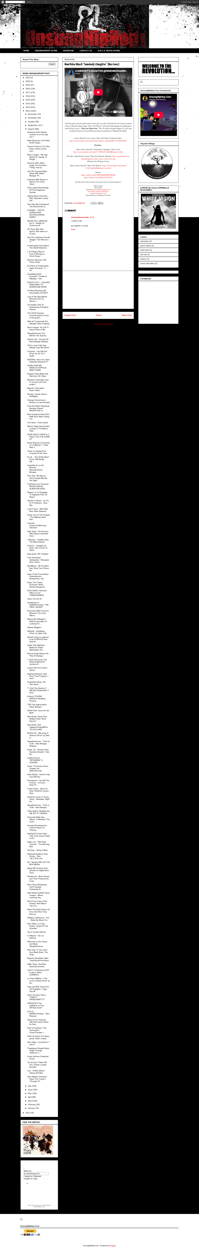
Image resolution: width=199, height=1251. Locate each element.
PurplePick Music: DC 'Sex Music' (36, 683)
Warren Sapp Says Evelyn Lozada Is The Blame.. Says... (38, 428)
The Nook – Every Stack (37, 422)
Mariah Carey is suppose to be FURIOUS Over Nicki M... (38, 639)
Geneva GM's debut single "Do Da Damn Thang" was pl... (37, 165)
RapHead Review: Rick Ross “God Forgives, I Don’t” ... (37, 676)
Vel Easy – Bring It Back (37, 850)
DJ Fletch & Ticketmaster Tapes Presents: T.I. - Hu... (38, 268)
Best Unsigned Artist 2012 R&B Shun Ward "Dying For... (38, 416)
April (30, 1097)
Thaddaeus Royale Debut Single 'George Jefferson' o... (38, 1050)
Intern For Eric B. (34, 599)
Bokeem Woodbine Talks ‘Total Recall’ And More (38, 959)
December (32, 114)
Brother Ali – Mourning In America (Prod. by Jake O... (38, 735)
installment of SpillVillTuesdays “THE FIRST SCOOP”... (38, 605)
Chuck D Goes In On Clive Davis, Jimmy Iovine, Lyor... (38, 148)
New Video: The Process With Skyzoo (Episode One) (37, 533)
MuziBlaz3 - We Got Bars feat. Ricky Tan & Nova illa (38, 568)
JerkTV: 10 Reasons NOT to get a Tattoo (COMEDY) (38, 972)
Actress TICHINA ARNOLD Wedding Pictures (36, 698)
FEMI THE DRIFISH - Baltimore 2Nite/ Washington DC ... (36, 647)
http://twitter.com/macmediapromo (98, 191)
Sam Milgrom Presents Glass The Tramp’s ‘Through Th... (37, 1079)
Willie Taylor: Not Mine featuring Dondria (36, 965)
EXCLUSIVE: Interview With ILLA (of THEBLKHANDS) (37, 592)
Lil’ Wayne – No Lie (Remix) (35, 937)
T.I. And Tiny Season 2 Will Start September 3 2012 (38, 690)
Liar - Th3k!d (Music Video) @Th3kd (36, 1072)
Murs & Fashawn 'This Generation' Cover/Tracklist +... (36, 1030)
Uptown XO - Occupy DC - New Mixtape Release (38, 340)
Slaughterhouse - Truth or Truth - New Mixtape (38, 806)
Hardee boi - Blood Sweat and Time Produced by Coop (38, 878)
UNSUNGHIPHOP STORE (46, 51)
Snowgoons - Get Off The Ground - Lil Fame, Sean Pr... (38, 782)
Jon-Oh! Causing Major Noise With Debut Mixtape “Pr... (37, 173)
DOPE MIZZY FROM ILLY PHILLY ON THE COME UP (38, 436)
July (30, 1086)
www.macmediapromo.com (98, 193)
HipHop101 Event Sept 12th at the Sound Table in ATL (38, 836)
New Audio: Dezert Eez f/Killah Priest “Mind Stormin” (37, 718)
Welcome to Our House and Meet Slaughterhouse (37, 944)
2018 (28, 89)
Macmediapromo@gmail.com (101, 189)
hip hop (143, 254)
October (31, 121)
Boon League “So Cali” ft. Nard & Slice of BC (38, 328)
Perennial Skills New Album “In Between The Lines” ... (38, 819)
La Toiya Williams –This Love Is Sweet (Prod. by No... (38, 980)
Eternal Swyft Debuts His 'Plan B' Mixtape (37, 654)
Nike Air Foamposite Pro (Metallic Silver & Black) (38, 322)
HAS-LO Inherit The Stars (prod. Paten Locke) (38, 1037)
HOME (26, 51)
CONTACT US (86, 51)
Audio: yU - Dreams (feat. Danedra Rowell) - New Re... (38, 752)
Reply (73, 229)
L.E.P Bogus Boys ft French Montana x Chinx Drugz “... (36, 253)
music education (147, 263)
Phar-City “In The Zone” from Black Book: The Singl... (37, 952)
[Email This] (91, 203)
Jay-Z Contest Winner (36, 932)
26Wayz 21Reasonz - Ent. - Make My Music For (38, 919)
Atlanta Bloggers (34, 627)
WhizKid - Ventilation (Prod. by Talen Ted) (37, 632)
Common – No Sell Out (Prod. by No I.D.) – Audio (37, 353)
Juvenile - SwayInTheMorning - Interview (37, 525)
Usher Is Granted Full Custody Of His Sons (37, 452)
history (143, 259)
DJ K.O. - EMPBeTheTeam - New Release (38, 1013)
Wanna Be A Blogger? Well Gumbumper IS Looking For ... (37, 621)
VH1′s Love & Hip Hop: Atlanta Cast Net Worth (38, 346)
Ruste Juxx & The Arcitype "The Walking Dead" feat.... (38, 517)
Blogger (112, 1246)
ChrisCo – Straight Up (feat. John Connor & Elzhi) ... (37, 548)
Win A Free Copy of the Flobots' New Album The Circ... (37, 903)
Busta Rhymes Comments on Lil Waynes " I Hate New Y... (38, 445)
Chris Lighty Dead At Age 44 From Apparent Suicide (38, 190)
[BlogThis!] (94, 203)
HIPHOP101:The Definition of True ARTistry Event (35, 1005)
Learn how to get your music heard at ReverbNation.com (39, 1205)
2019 (28, 85)
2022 (28, 78)
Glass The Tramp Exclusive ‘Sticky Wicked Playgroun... (36, 584)
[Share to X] (97, 203)
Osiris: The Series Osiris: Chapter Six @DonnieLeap (38, 768)
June (30, 1090)
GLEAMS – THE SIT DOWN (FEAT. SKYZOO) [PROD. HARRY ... (36, 213)
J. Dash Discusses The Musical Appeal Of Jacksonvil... (37, 662)
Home (99, 315)
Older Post (127, 315)
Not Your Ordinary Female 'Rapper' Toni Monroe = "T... (38, 239)
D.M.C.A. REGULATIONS (109, 51)
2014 (28, 103)
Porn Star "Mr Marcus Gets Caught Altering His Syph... (37, 478)
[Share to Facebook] (99, 203)
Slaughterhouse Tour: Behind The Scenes (36, 334)
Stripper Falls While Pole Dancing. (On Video (37, 375)
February (32, 1104)
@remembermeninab (80, 217)
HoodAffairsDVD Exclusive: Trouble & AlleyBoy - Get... (37, 276)
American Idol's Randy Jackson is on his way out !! (37, 134)
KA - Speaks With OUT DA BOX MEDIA (38, 863)
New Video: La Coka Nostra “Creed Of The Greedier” (37, 926)
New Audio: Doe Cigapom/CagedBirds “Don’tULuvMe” (37, 727)
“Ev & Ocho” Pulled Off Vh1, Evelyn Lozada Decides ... (37, 1064)
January (31, 1108)
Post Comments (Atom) (103, 324)
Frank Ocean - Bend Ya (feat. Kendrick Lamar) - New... (38, 791)
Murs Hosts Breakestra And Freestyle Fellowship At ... (37, 887)
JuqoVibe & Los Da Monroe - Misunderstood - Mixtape (35, 468)
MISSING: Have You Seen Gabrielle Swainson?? (38, 361)
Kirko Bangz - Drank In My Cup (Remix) (38, 775)
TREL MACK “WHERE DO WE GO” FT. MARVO (38, 812)
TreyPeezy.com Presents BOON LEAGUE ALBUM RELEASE (38, 486)
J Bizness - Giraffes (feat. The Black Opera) (38, 541)
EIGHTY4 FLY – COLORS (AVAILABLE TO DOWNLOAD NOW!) (38, 284)
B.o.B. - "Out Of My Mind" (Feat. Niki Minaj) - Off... (38, 459)
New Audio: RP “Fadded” (38, 554)
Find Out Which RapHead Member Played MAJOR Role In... (38, 408)
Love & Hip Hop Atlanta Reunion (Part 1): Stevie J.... (37, 299)
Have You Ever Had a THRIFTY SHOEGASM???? (36, 997)
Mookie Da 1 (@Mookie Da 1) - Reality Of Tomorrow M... (37, 223)
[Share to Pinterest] (102, 203)
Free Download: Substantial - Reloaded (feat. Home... (38, 559)
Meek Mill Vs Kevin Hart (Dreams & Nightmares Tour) (38, 870)
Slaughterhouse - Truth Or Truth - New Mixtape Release (38, 743)
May (30, 1093)
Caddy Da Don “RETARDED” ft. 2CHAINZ (35, 760)
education (144, 241)
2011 (28, 1113)
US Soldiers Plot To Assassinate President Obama (37, 307)
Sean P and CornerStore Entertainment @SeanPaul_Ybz (37, 576)
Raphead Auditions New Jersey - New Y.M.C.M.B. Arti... (37, 856)
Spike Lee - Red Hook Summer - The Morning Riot (38, 844)
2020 (28, 81)
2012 (28, 111)
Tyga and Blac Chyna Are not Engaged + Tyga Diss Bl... (38, 989)
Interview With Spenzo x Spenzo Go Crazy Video (37, 181)
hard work (144, 250)
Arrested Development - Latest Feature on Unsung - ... (37, 827)
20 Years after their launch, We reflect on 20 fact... (37, 231)
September (33, 125)
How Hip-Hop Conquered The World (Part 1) (38, 205)
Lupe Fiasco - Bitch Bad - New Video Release (38, 510)
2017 (28, 92)
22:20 (91, 217)
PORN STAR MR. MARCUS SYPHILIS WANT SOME (36, 367)
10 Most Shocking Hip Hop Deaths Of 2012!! (37, 291)
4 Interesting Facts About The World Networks (38, 247)
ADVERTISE (68, 51)
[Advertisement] (98, 290)
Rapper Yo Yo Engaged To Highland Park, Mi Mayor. (37, 494)
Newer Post (70, 315)
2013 (28, 107)
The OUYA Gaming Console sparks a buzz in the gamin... (38, 315)
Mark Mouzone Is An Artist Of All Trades (38, 141)
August (31, 129)
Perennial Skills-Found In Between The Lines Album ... (38, 613)
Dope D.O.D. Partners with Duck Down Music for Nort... (38, 1022)
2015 (28, 100)
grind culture (145, 246)
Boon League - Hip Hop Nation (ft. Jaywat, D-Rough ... (37, 157)
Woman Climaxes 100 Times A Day (36, 261)
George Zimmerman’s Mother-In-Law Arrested (38, 401)
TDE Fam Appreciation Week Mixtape (37, 705)
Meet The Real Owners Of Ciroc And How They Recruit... (38, 911)
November (32, 118)
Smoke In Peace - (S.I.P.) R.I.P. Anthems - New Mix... (38, 503)
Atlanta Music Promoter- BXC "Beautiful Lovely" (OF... (38, 198)
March (31, 1101)
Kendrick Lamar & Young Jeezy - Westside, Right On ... (38, 799)
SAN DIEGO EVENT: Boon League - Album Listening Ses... (38, 895)
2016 (28, 96)
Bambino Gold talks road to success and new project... (37, 382)
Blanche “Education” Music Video (36, 389)
